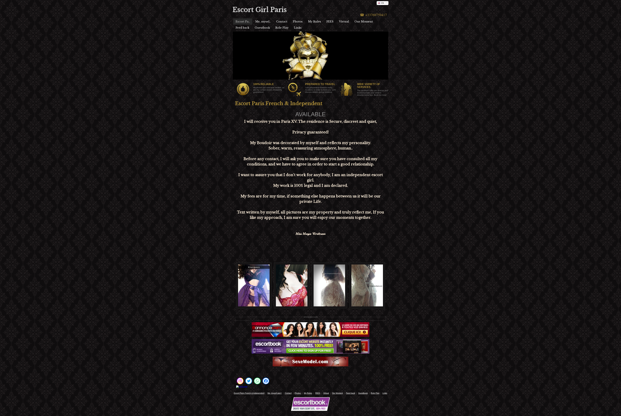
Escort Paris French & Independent (249, 393)
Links (384, 393)
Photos (298, 393)
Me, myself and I (274, 393)
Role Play (375, 393)
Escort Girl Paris (260, 10)
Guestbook (363, 393)
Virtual (326, 393)
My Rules (308, 393)
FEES (317, 393)
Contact (288, 393)
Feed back (350, 393)
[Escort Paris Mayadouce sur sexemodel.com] (310, 366)
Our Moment (337, 393)
